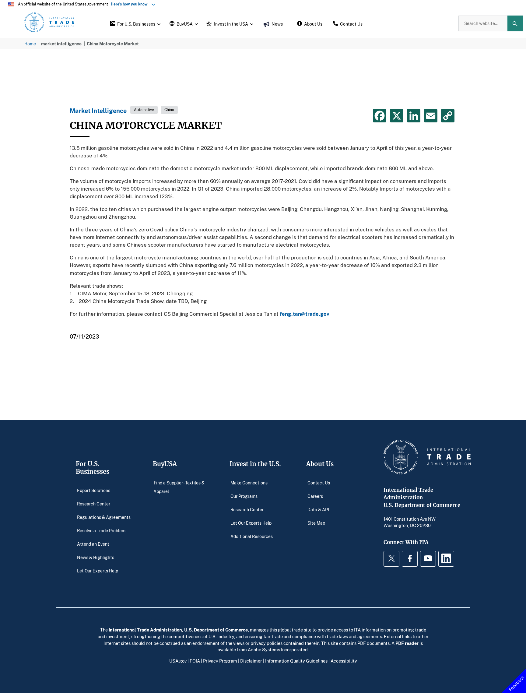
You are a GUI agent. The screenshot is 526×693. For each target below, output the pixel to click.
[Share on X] (396, 115)
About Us (320, 464)
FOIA (195, 660)
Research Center (93, 503)
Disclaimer (251, 660)
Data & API (318, 509)
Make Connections (249, 482)
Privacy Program (220, 660)
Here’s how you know (130, 4)
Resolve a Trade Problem (101, 530)
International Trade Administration (145, 629)
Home (30, 43)
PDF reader (407, 643)
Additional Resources (251, 536)
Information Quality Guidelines (296, 660)
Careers (315, 495)
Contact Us (318, 482)
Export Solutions (93, 490)
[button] (134, 23)
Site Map (316, 522)
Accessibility (344, 660)
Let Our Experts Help (97, 570)
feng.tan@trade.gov (304, 314)
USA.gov (178, 660)
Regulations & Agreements (104, 516)
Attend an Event (93, 543)
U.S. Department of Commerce (216, 629)
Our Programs (244, 495)
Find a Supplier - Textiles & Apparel (179, 487)
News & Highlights (95, 557)
